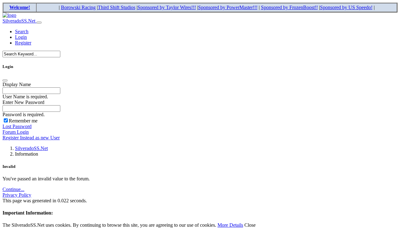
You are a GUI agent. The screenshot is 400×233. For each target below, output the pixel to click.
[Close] (5, 80)
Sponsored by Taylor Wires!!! (167, 7)
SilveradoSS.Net (19, 20)
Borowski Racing (78, 7)
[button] (21, 31)
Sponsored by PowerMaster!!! (228, 7)
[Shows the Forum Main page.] (9, 15)
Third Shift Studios (116, 7)
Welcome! (19, 7)
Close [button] (250, 225)
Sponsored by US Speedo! (346, 7)
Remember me (23, 120)
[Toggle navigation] (39, 22)
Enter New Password (23, 102)
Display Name (16, 84)
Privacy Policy (16, 195)
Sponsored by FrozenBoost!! (289, 7)
